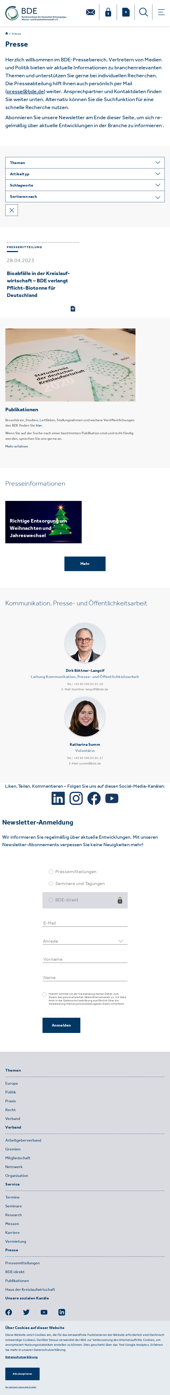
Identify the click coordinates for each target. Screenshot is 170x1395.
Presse (16, 33)
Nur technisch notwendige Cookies (20, 1387)
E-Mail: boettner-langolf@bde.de (85, 689)
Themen (13, 1070)
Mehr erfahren (16, 446)
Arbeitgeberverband (23, 1140)
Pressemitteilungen (76, 871)
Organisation (16, 1175)
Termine (12, 1197)
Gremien (13, 1149)
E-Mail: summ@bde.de (85, 763)
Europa (11, 1083)
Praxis (10, 1101)
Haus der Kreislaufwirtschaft (30, 1289)
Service (12, 1184)
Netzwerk (14, 1166)
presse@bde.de (25, 91)
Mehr (85, 563)
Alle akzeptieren (22, 1373)
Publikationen (17, 1280)
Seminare (13, 1206)
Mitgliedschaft (17, 1157)
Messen (12, 1223)
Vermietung (15, 1241)
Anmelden (61, 1025)
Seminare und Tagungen (80, 883)
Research (13, 1214)
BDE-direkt (67, 899)
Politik (10, 1092)
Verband (12, 1118)
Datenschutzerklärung (21, 1357)
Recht (10, 1109)
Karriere (12, 1232)
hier (39, 425)
